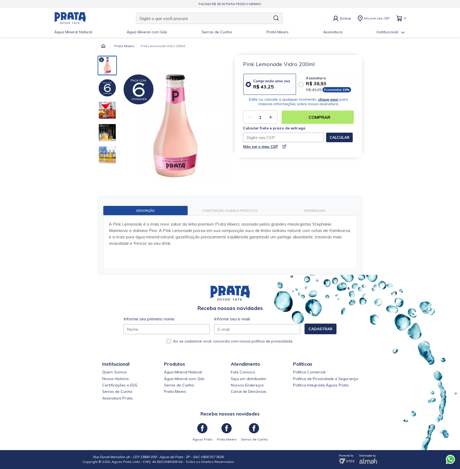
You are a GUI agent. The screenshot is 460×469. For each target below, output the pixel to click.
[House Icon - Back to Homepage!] (103, 46)
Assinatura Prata (117, 398)
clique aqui (328, 99)
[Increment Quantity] (270, 117)
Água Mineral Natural (73, 32)
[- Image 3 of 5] (107, 110)
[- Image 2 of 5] (107, 87)
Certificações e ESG (119, 385)
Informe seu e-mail (232, 318)
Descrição (145, 211)
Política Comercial (309, 372)
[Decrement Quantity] (249, 117)
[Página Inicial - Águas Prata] (70, 18)
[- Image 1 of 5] (107, 65)
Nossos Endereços (247, 385)
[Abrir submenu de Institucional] (403, 32)
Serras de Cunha (217, 32)
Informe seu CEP (377, 18)
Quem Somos (114, 372)
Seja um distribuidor (248, 378)
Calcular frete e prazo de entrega (274, 128)
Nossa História (115, 378)
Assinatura (332, 32)
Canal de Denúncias (248, 391)
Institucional (387, 32)
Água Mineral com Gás (147, 32)
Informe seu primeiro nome (149, 318)
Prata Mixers (277, 32)
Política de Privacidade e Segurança (325, 378)
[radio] (269, 84)
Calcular (340, 137)
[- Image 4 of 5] (107, 132)
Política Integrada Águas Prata (321, 385)
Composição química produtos (230, 211)
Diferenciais (314, 211)
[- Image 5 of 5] (107, 155)
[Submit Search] (276, 18)
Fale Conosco (243, 372)
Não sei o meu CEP (260, 146)
